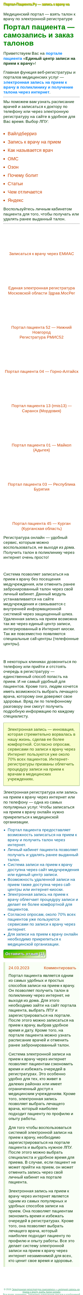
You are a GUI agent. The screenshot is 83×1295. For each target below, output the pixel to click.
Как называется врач (30, 150)
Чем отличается (25, 192)
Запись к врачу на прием (34, 142)
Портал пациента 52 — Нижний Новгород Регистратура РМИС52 (41, 332)
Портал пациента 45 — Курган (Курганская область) (41, 526)
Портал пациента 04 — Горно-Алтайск (41, 371)
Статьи (15, 183)
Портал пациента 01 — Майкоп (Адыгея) (41, 447)
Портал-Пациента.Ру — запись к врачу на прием (36, 5)
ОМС (13, 158)
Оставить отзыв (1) (24, 954)
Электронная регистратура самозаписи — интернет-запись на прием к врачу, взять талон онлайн (45, 1290)
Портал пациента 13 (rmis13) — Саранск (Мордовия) (41, 408)
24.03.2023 (19, 968)
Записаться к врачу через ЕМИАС (41, 253)
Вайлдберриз (22, 133)
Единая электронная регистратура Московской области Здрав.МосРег (41, 290)
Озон (13, 167)
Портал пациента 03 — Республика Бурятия (41, 486)
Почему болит (23, 175)
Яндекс (15, 200)
